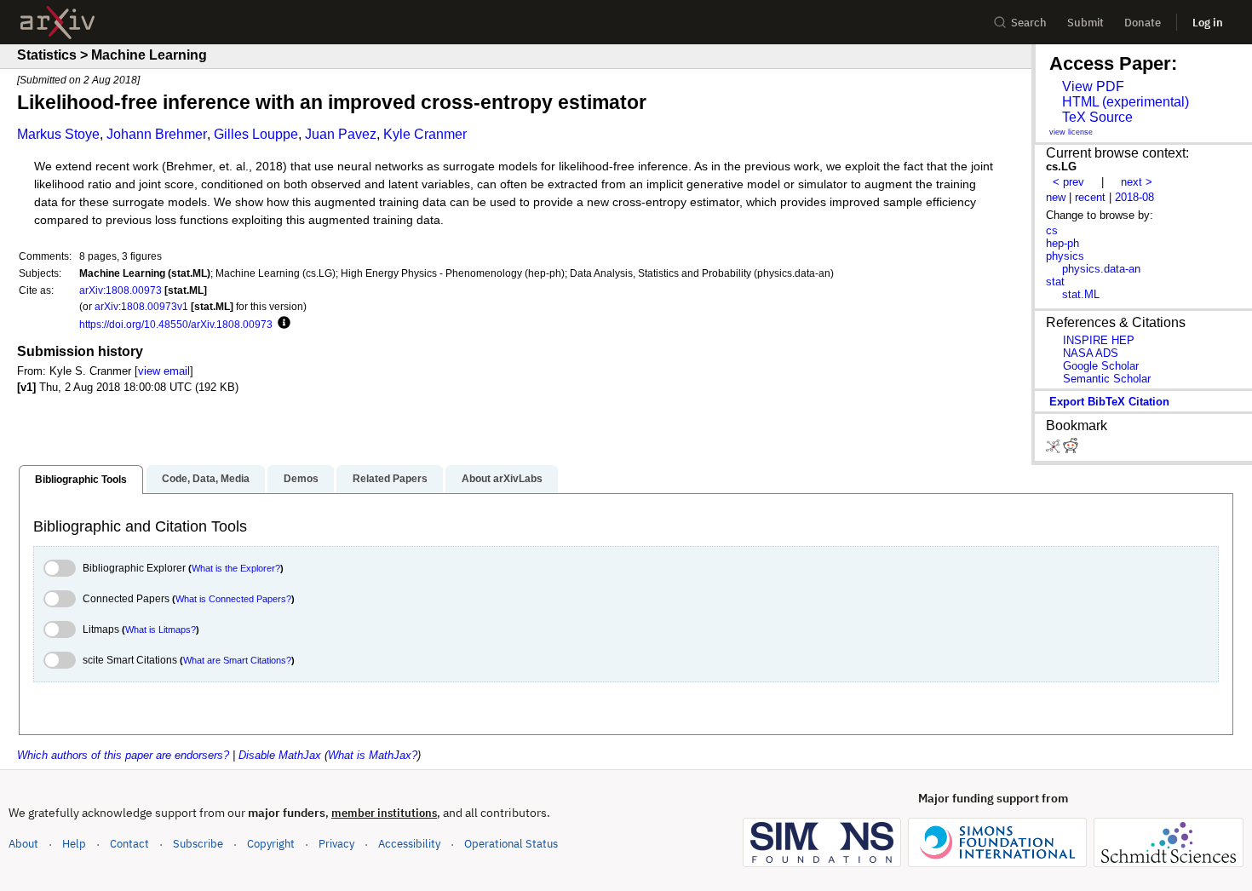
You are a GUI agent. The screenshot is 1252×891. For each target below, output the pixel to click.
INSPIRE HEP (1098, 340)
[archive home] (57, 22)
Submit (1085, 22)
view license (1071, 132)
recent (1090, 197)
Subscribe (198, 843)
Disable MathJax (279, 755)
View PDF (1093, 86)
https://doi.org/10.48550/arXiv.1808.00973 (176, 324)
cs (1052, 230)
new (1055, 197)
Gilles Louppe (256, 134)
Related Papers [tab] (390, 479)
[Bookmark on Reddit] (1070, 449)
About (23, 843)
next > (1136, 181)
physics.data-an (1101, 268)
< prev (1068, 181)
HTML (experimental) (1125, 102)
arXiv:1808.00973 (120, 290)
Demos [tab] (301, 479)
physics (1065, 256)
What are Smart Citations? (237, 660)
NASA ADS (1090, 353)
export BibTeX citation (1109, 401)
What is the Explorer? (236, 568)
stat (1055, 281)
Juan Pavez (340, 134)
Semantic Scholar (1107, 378)
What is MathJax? (372, 755)
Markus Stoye (58, 134)
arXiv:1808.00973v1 (141, 306)
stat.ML (1081, 294)
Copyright (271, 843)
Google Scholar (1101, 365)
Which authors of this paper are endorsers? (123, 755)
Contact (129, 843)
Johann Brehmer (156, 134)
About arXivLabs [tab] (502, 479)
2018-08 (1134, 197)
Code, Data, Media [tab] (206, 479)
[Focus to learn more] (281, 323)
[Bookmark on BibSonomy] (1054, 449)
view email (164, 371)
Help (74, 843)
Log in (1207, 22)
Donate (1142, 22)
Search (1029, 22)
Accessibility (409, 843)
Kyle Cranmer (425, 134)
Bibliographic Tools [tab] (81, 480)
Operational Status (511, 843)
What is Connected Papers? (233, 599)
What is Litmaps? (160, 629)
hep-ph (1062, 243)
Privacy (336, 843)
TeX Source (1097, 117)
